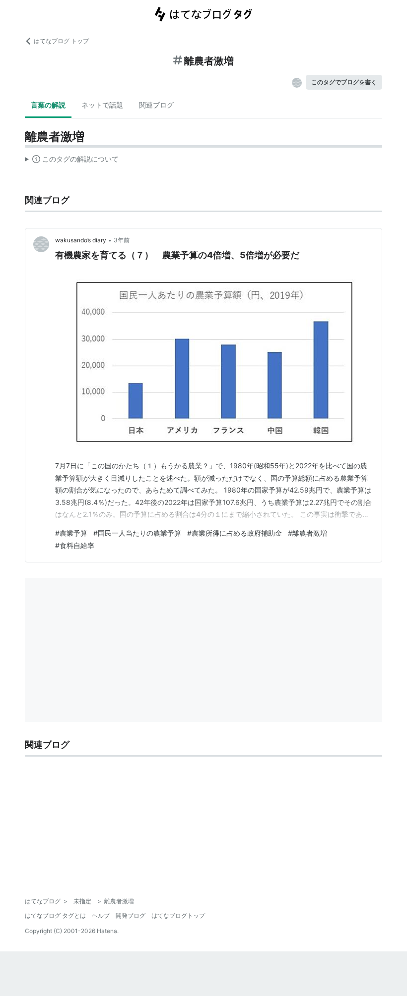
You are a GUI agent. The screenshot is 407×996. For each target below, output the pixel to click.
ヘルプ (101, 915)
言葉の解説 (48, 105)
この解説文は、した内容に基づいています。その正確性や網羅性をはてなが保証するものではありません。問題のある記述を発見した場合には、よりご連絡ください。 (72, 161)
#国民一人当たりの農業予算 (137, 533)
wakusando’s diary (80, 240)
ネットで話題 (102, 105)
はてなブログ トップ (61, 41)
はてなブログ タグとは (55, 915)
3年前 (122, 240)
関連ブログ (156, 105)
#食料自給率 (74, 545)
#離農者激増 (307, 533)
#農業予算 (71, 533)
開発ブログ (130, 915)
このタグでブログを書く (344, 82)
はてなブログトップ (178, 915)
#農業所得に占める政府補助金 (234, 533)
